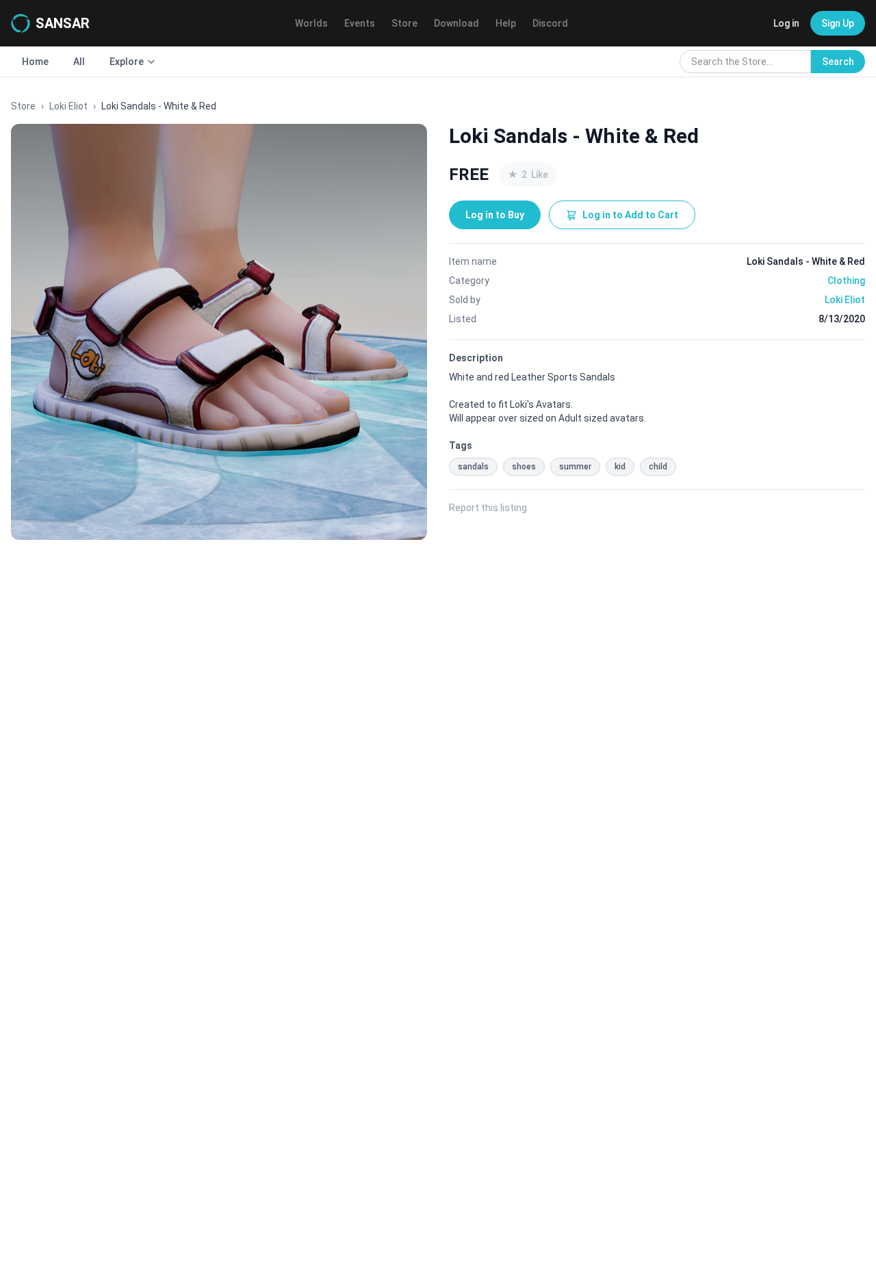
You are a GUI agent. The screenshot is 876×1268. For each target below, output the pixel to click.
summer (575, 466)
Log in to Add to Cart (630, 214)
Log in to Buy (494, 214)
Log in (786, 23)
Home (35, 61)
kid (620, 466)
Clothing (846, 280)
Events (359, 23)
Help (505, 23)
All (79, 61)
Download (456, 23)
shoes (524, 466)
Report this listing (488, 507)
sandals (473, 466)
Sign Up (837, 23)
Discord (550, 23)
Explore (127, 61)
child (658, 466)
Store (404, 23)
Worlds (311, 23)
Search (838, 61)
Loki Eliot (68, 106)
